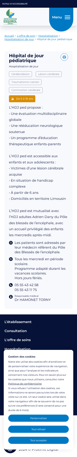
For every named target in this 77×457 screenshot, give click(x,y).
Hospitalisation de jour (19, 39)
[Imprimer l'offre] (64, 57)
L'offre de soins (17, 340)
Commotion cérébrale (25, 90)
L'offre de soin (26, 36)
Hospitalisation (48, 36)
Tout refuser (38, 429)
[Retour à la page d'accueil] (25, 17)
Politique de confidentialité (25, 383)
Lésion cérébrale (48, 74)
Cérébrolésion (20, 74)
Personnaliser (38, 418)
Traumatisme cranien (25, 82)
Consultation (15, 331)
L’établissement (18, 322)
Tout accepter (38, 440)
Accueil (9, 36)
